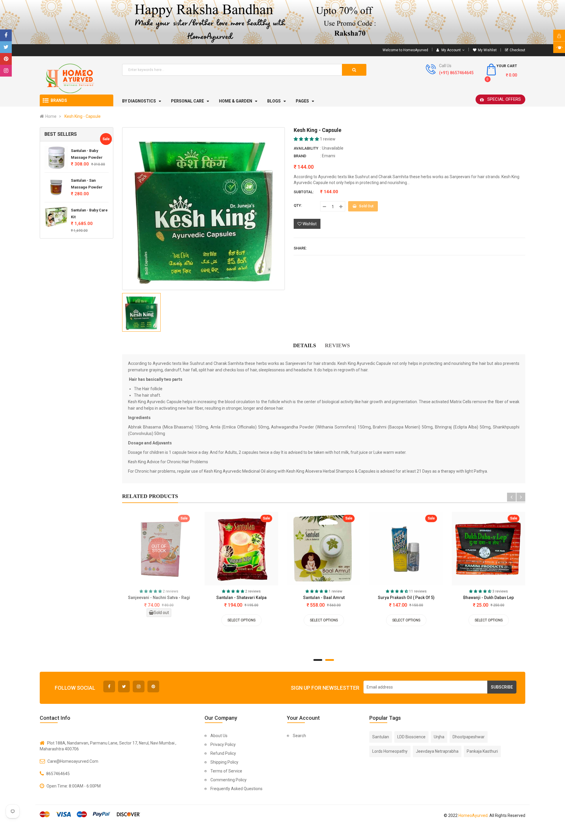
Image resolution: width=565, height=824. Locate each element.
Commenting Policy (228, 779)
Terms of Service (226, 771)
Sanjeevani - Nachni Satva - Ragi (159, 597)
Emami (328, 155)
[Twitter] (6, 47)
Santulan (380, 736)
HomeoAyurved (473, 815)
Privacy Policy (223, 744)
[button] (307, 139)
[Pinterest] (6, 59)
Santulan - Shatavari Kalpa (241, 597)
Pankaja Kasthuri (482, 751)
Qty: (298, 205)
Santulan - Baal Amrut (324, 597)
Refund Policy (223, 753)
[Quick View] (220, 550)
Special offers (504, 99)
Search (299, 735)
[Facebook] (6, 35)
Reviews (337, 345)
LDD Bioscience (411, 736)
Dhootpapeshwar (469, 736)
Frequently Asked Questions (236, 788)
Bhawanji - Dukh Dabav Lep (488, 597)
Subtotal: (304, 192)
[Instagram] (6, 71)
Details (304, 345)
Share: (300, 248)
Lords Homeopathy (390, 751)
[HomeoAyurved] (282, 22)
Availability (306, 148)
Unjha (439, 736)
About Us (218, 735)
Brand (300, 156)
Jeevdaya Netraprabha (437, 751)
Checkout (517, 50)
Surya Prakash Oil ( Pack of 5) (406, 597)
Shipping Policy (224, 762)
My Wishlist (487, 50)
